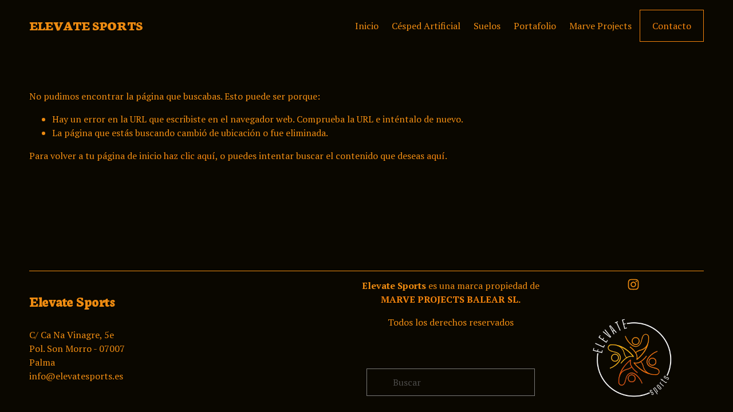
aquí (436, 155)
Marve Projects (600, 25)
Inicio (367, 25)
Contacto (671, 25)
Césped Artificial (426, 25)
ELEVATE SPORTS (85, 25)
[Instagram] (633, 284)
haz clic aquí (189, 155)
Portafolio (535, 25)
